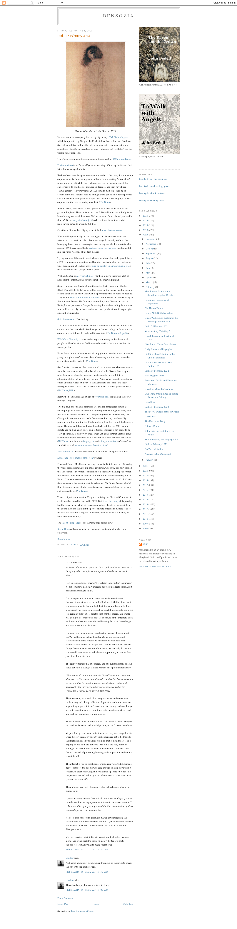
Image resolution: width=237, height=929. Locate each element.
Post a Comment (65, 898)
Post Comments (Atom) (82, 911)
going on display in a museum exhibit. (109, 265)
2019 (145, 475)
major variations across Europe (84, 297)
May (148, 272)
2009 (145, 523)
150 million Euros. (122, 158)
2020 (145, 470)
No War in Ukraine (154, 449)
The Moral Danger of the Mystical (162, 411)
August (149, 258)
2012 (145, 509)
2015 (145, 494)
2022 (145, 235)
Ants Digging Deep (154, 375)
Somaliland (150, 402)
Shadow (70, 857)
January (150, 459)
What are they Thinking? (157, 331)
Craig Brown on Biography (158, 349)
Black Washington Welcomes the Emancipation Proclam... (161, 319)
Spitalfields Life (65, 451)
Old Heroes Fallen (154, 308)
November (151, 243)
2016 (145, 490)
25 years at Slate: (85, 275)
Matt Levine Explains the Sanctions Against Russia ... (160, 293)
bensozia (119, 15)
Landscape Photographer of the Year (75, 457)
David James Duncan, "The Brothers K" (158, 364)
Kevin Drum (63, 529)
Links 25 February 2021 (157, 326)
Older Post (128, 903)
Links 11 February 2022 (157, 406)
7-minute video (65, 165)
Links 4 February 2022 (156, 444)
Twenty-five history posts (151, 200)
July (148, 263)
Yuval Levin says (111, 501)
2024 (145, 225)
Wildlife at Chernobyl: (68, 339)
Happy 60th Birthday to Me (159, 313)
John (145, 544)
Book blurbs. (63, 539)
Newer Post (63, 903)
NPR (71, 390)
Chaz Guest (150, 416)
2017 (145, 485)
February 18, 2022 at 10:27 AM (87, 849)
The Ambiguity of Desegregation (161, 439)
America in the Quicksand (158, 453)
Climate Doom (152, 426)
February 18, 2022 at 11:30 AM (87, 871)
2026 (145, 215)
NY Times (105, 202)
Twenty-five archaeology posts (154, 186)
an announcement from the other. (91, 445)
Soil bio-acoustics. (66, 319)
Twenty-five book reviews (152, 193)
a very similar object (81, 220)
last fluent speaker (71, 522)
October (150, 248)
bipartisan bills (101, 396)
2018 (145, 480)
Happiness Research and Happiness (157, 301)
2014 (145, 499)
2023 (145, 230)
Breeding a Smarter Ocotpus (159, 388)
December (151, 239)
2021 (145, 465)
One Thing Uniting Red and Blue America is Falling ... (161, 395)
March (149, 282)
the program (88, 441)
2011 (145, 514)
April (148, 277)
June (148, 267)
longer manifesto (109, 441)
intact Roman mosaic (112, 230)
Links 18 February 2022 (157, 370)
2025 (145, 220)
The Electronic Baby (155, 421)
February (150, 287)
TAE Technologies (118, 137)
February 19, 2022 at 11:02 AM (87, 889)
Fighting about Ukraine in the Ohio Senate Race (160, 355)
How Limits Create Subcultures (160, 344)
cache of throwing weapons (102, 247)
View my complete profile (155, 566)
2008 (145, 528)
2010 (145, 518)
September (151, 253)
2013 (145, 504)
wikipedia (123, 333)
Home (96, 903)
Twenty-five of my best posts (153, 178)
